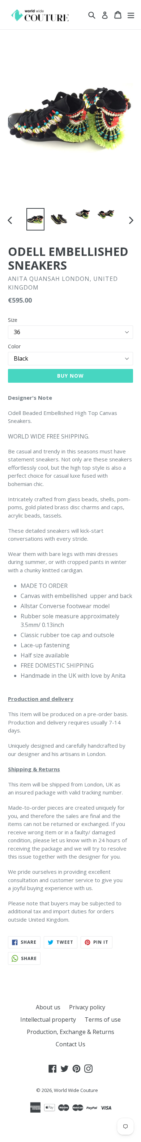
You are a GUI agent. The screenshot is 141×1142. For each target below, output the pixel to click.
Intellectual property (48, 1019)
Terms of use (103, 1019)
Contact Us (70, 1044)
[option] (35, 219)
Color (14, 346)
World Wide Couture (76, 1090)
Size (12, 319)
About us (48, 1007)
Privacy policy (87, 1007)
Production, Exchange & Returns (70, 1032)
